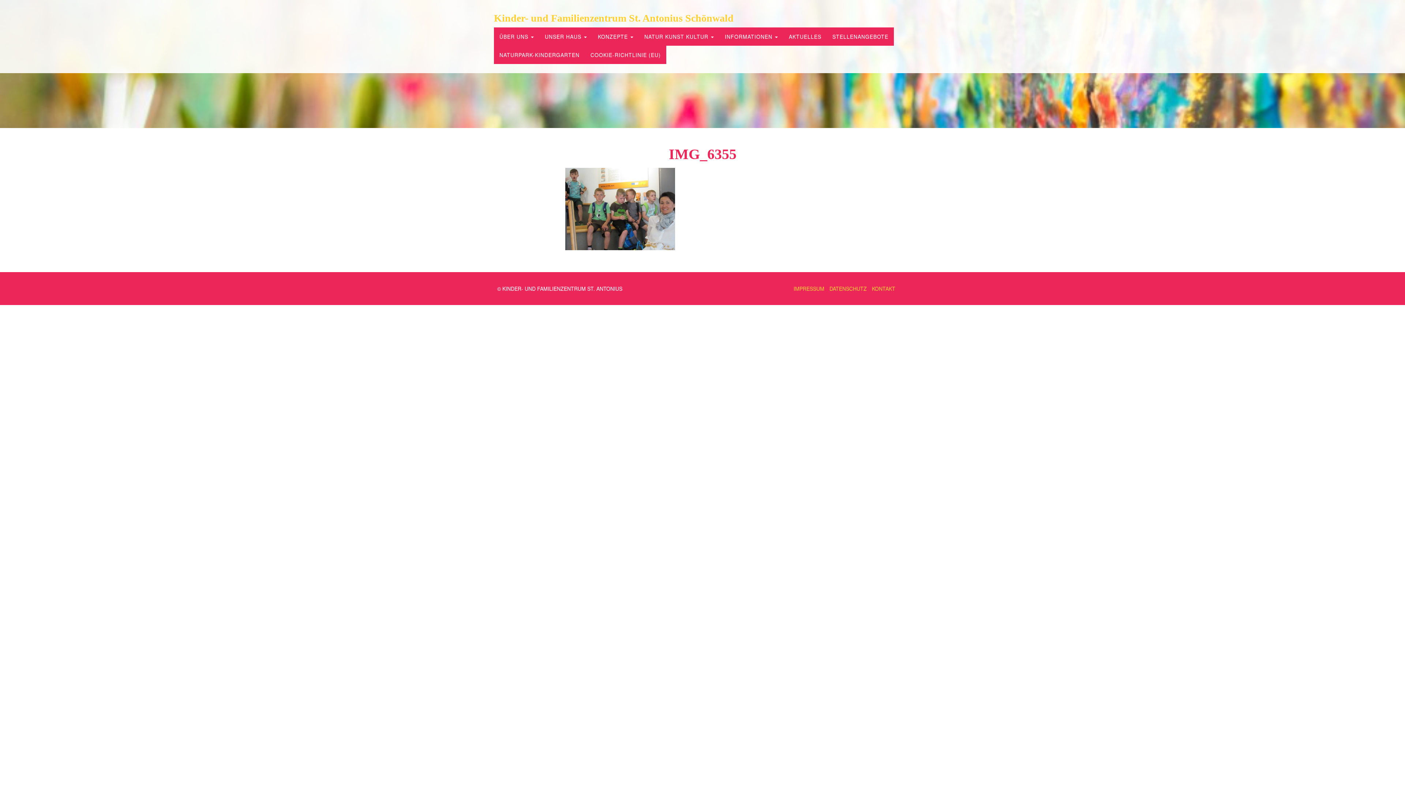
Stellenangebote (860, 36)
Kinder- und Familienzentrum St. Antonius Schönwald (614, 18)
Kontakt (883, 288)
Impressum (809, 288)
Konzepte (614, 36)
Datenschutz (848, 288)
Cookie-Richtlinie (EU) (626, 55)
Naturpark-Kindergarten (539, 55)
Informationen (749, 36)
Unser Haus (564, 36)
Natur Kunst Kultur (677, 36)
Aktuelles (805, 36)
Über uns (514, 36)
